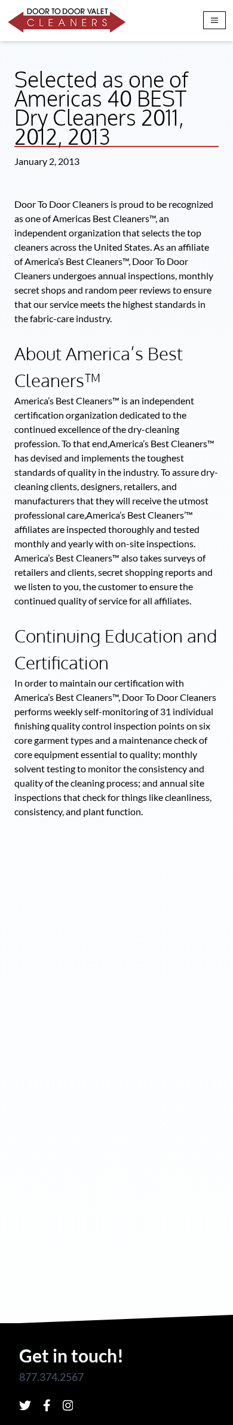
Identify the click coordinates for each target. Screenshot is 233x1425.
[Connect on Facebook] (47, 1405)
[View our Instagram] (68, 1405)
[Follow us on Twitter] (25, 1405)
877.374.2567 (51, 1376)
